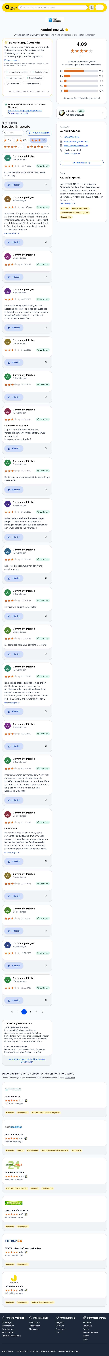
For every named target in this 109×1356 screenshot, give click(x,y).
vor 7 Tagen (26, 166)
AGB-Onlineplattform (68, 1351)
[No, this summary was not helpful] (48, 91)
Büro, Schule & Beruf (80, 208)
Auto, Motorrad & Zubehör (16, 1188)
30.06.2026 (26, 385)
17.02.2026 (26, 953)
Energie (20, 1150)
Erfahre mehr (70, 1078)
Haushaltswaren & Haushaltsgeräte (75, 213)
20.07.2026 (26, 350)
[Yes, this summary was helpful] (43, 91)
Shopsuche (34, 1329)
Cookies (34, 1351)
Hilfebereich (34, 1326)
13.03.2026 (26, 734)
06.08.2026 (26, 264)
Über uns (60, 1326)
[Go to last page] (42, 1011)
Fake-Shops (34, 1322)
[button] (91, 7)
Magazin (60, 1322)
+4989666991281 (71, 137)
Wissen (86, 1336)
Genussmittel (66, 217)
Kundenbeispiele (90, 1332)
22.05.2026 (26, 419)
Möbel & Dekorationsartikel (42, 1302)
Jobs (58, 1332)
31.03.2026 (26, 638)
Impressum (7, 1351)
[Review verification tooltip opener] (66, 30)
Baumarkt (64, 208)
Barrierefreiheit (48, 1351)
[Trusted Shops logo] (11, 7)
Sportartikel (76, 1150)
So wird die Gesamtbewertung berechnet (82, 98)
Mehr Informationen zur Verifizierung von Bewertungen (27, 1060)
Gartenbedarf (22, 1112)
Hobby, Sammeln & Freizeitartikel (55, 1150)
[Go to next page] (36, 1011)
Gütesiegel (7, 1322)
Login (85, 1339)
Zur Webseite (80, 162)
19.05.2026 (26, 471)
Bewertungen (8, 1329)
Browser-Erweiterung (11, 1336)
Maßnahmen (19, 1030)
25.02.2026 (26, 822)
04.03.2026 (26, 768)
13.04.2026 (26, 559)
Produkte (87, 1322)
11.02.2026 (26, 988)
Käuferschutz (8, 1326)
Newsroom (61, 1329)
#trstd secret (7, 1332)
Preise (86, 1329)
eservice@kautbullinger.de (76, 146)
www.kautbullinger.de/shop (76, 141)
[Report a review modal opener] (45, 185)
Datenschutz (22, 1351)
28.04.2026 (26, 512)
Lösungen (87, 1326)
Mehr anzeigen (70, 154)
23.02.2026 (26, 918)
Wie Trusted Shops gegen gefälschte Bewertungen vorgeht (25, 111)
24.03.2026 (26, 676)
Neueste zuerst (41, 132)
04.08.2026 (26, 299)
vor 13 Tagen (26, 207)
